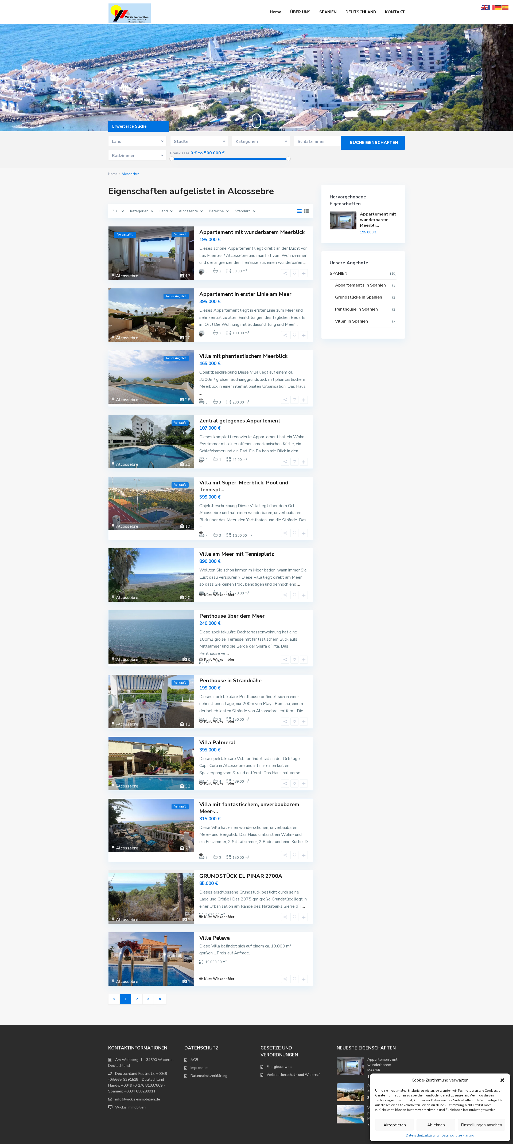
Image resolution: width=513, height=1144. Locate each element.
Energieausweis (279, 1066)
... (304, 262)
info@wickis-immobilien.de (137, 1099)
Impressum (199, 1067)
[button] (502, 1080)
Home (275, 12)
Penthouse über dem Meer (232, 616)
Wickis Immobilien (130, 1107)
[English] (484, 6)
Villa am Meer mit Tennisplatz (236, 554)
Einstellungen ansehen (481, 1125)
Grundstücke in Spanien (358, 297)
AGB (194, 1059)
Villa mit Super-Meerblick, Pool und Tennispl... (243, 486)
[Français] (491, 6)
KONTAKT (395, 12)
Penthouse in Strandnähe (230, 680)
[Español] (505, 6)
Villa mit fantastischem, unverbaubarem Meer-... (249, 808)
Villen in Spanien (351, 321)
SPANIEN (328, 12)
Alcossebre (127, 276)
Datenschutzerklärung (422, 1135)
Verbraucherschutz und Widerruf (293, 1074)
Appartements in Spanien (360, 285)
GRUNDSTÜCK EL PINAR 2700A (240, 876)
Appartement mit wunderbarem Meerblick (252, 232)
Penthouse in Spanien (356, 309)
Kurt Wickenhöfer (219, 595)
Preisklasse (179, 153)
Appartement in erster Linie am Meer (245, 294)
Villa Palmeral (217, 742)
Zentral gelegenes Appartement (239, 420)
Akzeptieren (394, 1125)
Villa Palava (214, 938)
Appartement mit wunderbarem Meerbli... (378, 219)
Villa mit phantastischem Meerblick (243, 356)
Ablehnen (436, 1125)
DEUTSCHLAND (360, 12)
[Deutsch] (498, 6)
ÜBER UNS (300, 12)
